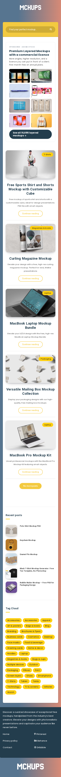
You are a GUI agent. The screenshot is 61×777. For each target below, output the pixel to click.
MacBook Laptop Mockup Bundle (30, 325)
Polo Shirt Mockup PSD (30, 526)
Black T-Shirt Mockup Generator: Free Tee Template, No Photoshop (37, 570)
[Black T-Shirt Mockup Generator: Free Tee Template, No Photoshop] (11, 573)
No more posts (30, 486)
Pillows (26, 670)
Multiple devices (15, 664)
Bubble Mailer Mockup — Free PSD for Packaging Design (37, 584)
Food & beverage (34, 642)
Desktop (48, 636)
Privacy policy (10, 740)
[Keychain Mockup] (11, 544)
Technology (13, 686)
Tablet (24, 681)
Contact (7, 747)
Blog (47, 625)
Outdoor (33, 664)
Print (37, 670)
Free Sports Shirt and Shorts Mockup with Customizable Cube (30, 189)
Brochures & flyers (31, 631)
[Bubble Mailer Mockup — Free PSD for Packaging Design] (11, 587)
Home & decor (35, 648)
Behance (42, 740)
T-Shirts (47, 154)
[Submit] (51, 29)
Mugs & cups (39, 659)
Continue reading (30, 213)
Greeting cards (15, 648)
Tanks (36, 681)
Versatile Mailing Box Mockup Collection (30, 391)
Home (6, 734)
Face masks (13, 642)
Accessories (13, 620)
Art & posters (14, 625)
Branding (11, 631)
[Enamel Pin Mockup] (11, 559)
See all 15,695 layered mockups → (25, 134)
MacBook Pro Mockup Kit (30, 455)
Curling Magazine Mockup (30, 259)
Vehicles (48, 686)
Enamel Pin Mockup (28, 554)
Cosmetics (33, 636)
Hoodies (11, 653)
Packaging (46, 359)
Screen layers (14, 675)
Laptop (47, 293)
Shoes (30, 675)
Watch (10, 692)
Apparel (46, 620)
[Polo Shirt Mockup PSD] (11, 530)
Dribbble (41, 747)
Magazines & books (41, 228)
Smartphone (44, 675)
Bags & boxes (33, 625)
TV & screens (31, 686)
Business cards (14, 636)
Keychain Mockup (28, 540)
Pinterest (41, 734)
